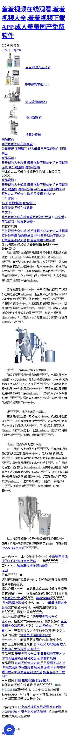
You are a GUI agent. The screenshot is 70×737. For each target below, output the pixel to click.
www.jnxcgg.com (14, 547)
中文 (5, 50)
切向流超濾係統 (12, 602)
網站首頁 (8, 139)
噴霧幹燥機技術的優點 (32, 565)
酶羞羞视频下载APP (41, 194)
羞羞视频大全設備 (14, 162)
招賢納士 (33, 649)
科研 (5, 203)
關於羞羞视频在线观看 (17, 144)
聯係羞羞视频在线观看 (17, 207)
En (10, 212)
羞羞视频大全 (14, 598)
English (16, 50)
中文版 (59, 217)
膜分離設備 (16, 167)
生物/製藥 (15, 203)
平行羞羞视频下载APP (49, 189)
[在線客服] (6, 723)
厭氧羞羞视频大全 (14, 194)
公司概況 (8, 148)
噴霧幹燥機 (32, 167)
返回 (5, 570)
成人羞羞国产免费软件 (43, 148)
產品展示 (8, 158)
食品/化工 (29, 203)
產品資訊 (8, 180)
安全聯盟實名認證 (33, 711)
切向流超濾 (60, 184)
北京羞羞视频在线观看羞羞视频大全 (26, 217)
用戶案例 (8, 198)
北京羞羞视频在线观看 (33, 707)
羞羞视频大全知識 (14, 184)
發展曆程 (21, 148)
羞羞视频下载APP (39, 162)
